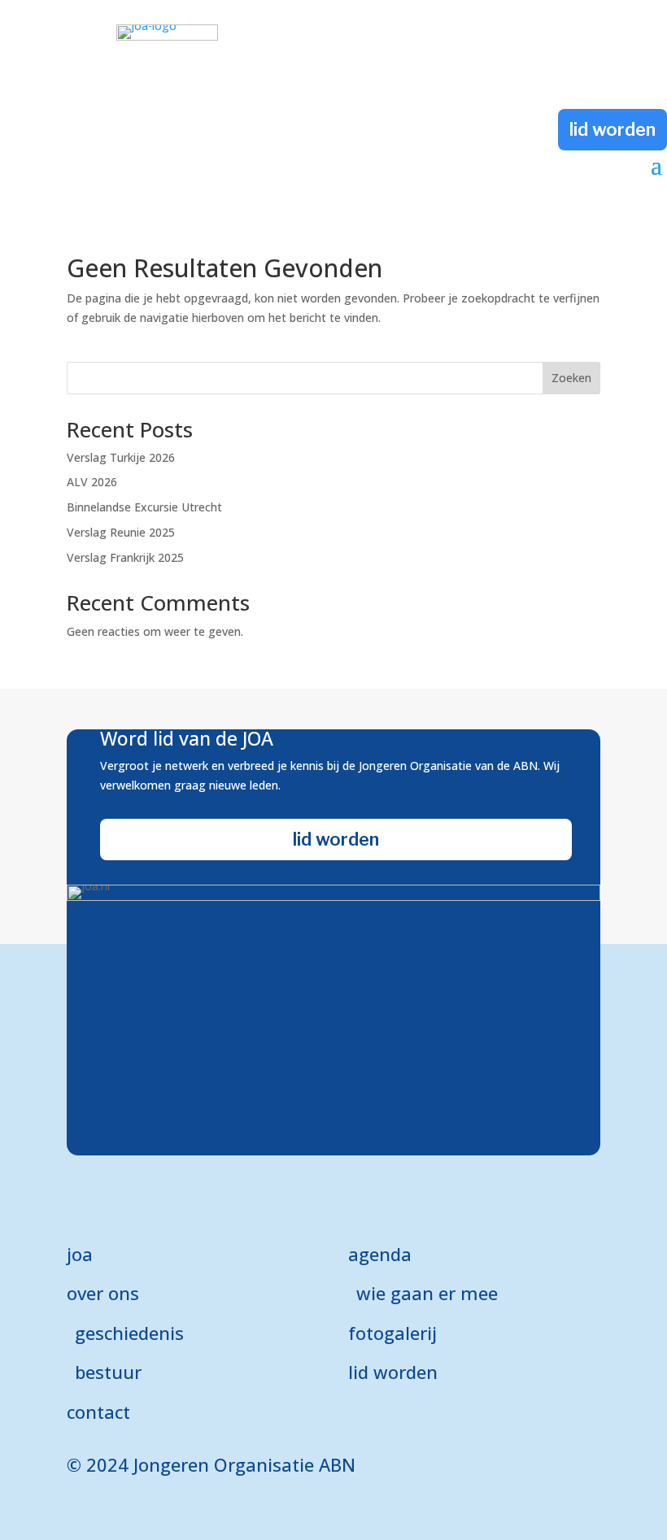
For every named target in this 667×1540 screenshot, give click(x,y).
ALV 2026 (92, 481)
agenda (380, 1254)
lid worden (612, 129)
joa (80, 1254)
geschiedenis (129, 1332)
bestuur (108, 1371)
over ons (103, 1293)
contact (98, 1411)
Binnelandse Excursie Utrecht (144, 507)
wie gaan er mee (427, 1293)
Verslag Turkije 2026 (121, 457)
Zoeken (571, 377)
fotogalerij (392, 1332)
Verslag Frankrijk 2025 (125, 557)
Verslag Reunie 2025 (121, 532)
